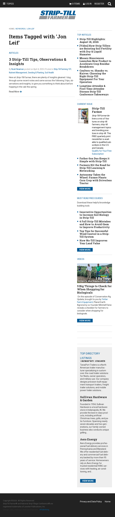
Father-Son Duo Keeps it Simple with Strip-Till (94, 160)
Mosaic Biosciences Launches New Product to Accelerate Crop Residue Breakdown (95, 62)
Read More (14, 91)
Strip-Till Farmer (98, 110)
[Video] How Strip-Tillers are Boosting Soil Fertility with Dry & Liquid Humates (96, 50)
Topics (10, 4)
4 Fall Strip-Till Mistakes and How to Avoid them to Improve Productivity (95, 224)
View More (85, 189)
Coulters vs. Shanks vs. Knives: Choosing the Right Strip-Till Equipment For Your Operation (94, 76)
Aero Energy (88, 439)
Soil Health (49, 72)
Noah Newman (17, 69)
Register (99, 4)
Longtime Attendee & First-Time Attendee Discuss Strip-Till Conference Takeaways (94, 90)
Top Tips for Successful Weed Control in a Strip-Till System (94, 233)
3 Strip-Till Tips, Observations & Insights (37, 61)
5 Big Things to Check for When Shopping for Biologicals (94, 289)
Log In (88, 4)
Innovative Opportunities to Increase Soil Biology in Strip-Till (95, 214)
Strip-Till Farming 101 (62, 69)
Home (11, 29)
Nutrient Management (18, 72)
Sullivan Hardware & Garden (93, 398)
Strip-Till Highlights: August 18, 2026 (92, 40)
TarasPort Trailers (92, 361)
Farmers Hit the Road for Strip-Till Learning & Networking (95, 167)
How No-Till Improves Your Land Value (93, 242)
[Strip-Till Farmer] (83, 115)
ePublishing (44, 510)
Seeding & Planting (36, 72)
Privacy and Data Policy (91, 501)
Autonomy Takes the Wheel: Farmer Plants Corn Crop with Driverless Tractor (96, 179)
